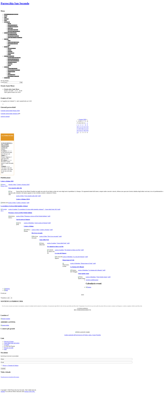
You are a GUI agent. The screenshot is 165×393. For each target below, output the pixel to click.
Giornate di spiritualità (14, 70)
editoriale (7, 77)
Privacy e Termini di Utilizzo (10, 365)
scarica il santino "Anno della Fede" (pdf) (58, 243)
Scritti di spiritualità (13, 36)
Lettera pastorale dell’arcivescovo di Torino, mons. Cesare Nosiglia (82, 335)
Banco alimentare (12, 62)
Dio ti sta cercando (37, 233)
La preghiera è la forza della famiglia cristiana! (14, 206)
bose (5, 349)
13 (82, 127)
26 (80, 130)
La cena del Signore (60, 253)
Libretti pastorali (12, 34)
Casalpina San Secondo (13, 59)
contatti (6, 19)
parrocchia (7, 22)
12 (80, 127)
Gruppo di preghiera (13, 43)
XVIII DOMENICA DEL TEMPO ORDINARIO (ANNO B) (6, 145)
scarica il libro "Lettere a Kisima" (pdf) (18, 202)
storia (9, 23)
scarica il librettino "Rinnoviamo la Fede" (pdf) (83, 263)
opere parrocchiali (9, 56)
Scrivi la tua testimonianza (11, 14)
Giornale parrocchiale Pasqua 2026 (10, 110)
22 (86, 128)
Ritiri (9, 73)
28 (84, 130)
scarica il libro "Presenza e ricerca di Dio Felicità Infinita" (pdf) (33, 216)
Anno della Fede (44, 239)
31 (77, 132)
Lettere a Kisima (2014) (23, 199)
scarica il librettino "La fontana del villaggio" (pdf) (91, 270)
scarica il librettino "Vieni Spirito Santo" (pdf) (98, 277)
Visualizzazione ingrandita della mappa (10, 377)
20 (82, 128)
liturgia (6, 39)
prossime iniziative (12, 68)
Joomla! (3, 391)
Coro (9, 45)
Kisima (9, 65)
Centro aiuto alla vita (13, 60)
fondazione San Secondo (14, 31)
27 (82, 130)
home (5, 20)
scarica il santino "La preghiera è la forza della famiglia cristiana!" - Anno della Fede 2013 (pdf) (34, 209)
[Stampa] (88, 287)
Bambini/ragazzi (12, 48)
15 (86, 127)
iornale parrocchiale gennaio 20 (10, 113)
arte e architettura (13, 26)
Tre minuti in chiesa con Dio (55, 246)
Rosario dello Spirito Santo (15, 37)
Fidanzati (10, 51)
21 (84, 128)
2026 (84, 119)
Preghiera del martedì (13, 42)
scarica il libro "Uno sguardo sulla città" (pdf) (28, 196)
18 (79, 128)
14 (84, 127)
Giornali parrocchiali (13, 76)
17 (77, 128)
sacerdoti (10, 28)
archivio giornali (5, 116)
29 (86, 130)
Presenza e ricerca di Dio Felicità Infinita (20, 212)
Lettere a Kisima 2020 (7, 181)
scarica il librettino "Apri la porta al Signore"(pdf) (37, 223)
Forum (5, 15)
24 (77, 130)
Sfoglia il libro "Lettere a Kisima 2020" (19, 184)
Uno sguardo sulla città (15, 188)
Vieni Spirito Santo (83, 273)
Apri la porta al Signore (23, 219)
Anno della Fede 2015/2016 (11, 343)
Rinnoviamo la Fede (68, 260)
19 (80, 128)
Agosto (81, 119)
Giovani (9, 50)
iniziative (6, 67)
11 (79, 127)
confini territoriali (13, 29)
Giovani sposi (11, 53)
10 (77, 127)
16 (87, 127)
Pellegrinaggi (11, 71)
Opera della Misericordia (14, 57)
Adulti (9, 54)
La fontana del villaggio (77, 267)
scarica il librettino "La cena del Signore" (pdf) (75, 256)
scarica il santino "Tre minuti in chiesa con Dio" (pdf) (69, 250)
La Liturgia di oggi (7, 135)
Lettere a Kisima (29, 226)
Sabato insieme (11, 74)
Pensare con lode (8, 348)
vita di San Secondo (12, 25)
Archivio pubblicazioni (92, 280)
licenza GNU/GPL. (29, 391)
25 (79, 130)
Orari (9, 40)
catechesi (6, 46)
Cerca (2, 82)
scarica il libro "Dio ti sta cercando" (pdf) (50, 236)
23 (87, 128)
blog (5, 17)
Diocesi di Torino (9, 341)
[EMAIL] (7, 288)
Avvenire (6, 344)
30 (87, 130)
